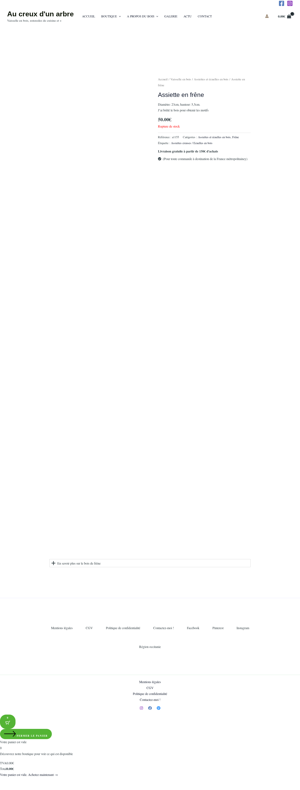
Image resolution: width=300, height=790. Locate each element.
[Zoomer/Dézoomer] (4, 782)
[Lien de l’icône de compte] (267, 16)
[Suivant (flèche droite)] (13, 788)
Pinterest (217, 628)
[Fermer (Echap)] (31, 782)
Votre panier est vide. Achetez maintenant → (29, 774)
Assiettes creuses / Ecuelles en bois (191, 143)
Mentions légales (62, 628)
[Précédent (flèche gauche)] (4, 788)
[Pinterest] (158, 708)
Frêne (235, 137)
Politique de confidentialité (123, 628)
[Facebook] (281, 3)
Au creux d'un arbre (40, 14)
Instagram (243, 628)
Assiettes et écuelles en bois (211, 79)
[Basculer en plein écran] (13, 782)
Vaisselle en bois (180, 79)
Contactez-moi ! (163, 628)
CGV (89, 628)
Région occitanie (150, 646)
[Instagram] (290, 3)
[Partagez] (22, 782)
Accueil (163, 79)
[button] (119, 16)
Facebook (193, 628)
